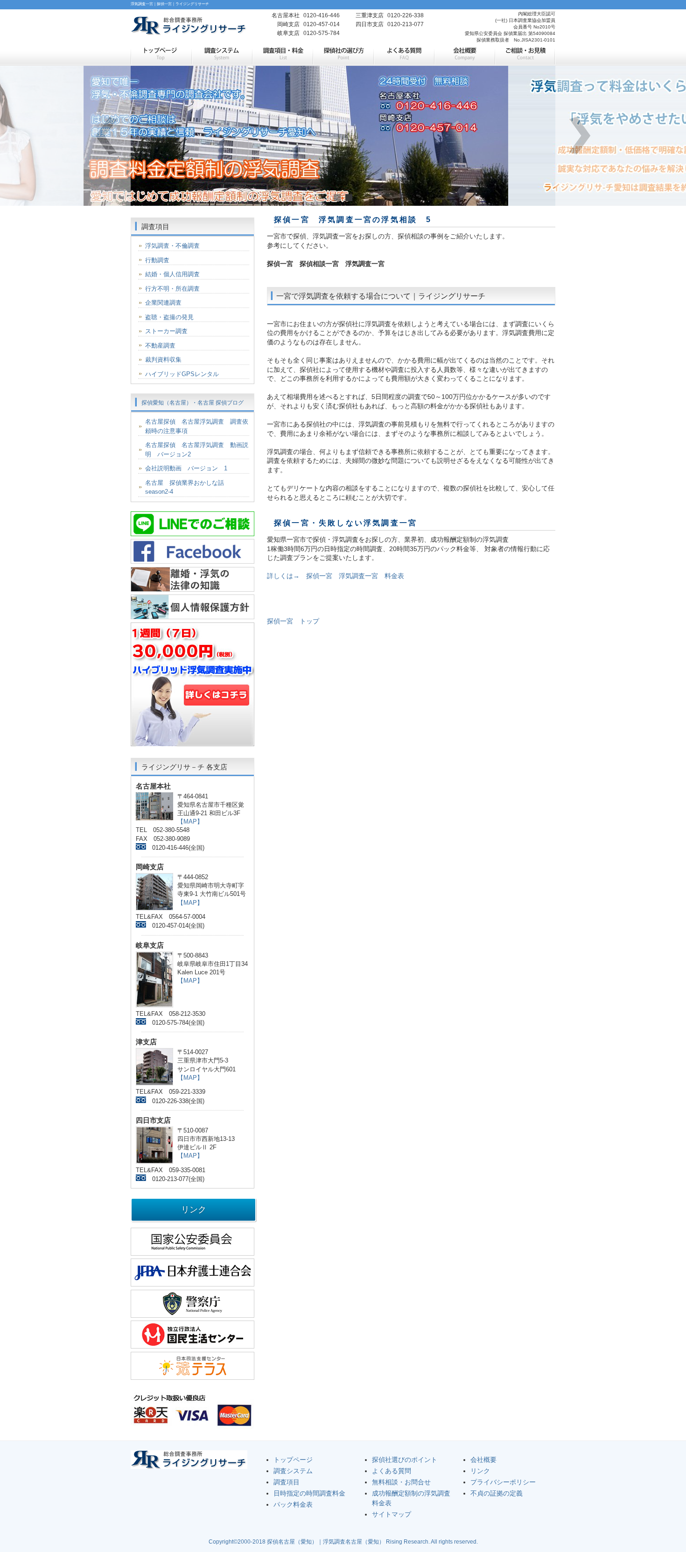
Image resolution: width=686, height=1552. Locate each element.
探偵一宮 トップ (293, 621)
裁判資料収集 (163, 359)
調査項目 (286, 1482)
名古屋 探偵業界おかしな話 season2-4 (187, 487)
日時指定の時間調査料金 (309, 1493)
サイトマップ (391, 1514)
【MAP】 (190, 821)
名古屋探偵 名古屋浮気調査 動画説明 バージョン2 (196, 449)
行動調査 (157, 260)
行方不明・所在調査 (172, 288)
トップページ (161, 55)
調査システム (221, 55)
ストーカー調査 (166, 331)
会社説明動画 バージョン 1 (186, 468)
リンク (480, 1471)
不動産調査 (160, 345)
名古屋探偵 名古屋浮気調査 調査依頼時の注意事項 (196, 426)
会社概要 (464, 55)
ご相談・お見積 (525, 55)
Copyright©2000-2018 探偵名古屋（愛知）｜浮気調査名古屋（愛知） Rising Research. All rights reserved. (343, 1541)
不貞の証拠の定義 (496, 1493)
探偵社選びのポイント (404, 1459)
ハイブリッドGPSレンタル (182, 374)
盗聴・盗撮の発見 (169, 317)
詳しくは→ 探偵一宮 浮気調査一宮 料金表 (335, 576)
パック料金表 (293, 1504)
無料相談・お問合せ (401, 1482)
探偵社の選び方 (343, 55)
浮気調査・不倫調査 (172, 245)
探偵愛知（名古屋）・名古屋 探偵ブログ (192, 402)
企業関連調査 (163, 302)
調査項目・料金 (282, 55)
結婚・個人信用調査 (172, 274)
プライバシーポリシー (503, 1482)
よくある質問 (403, 55)
